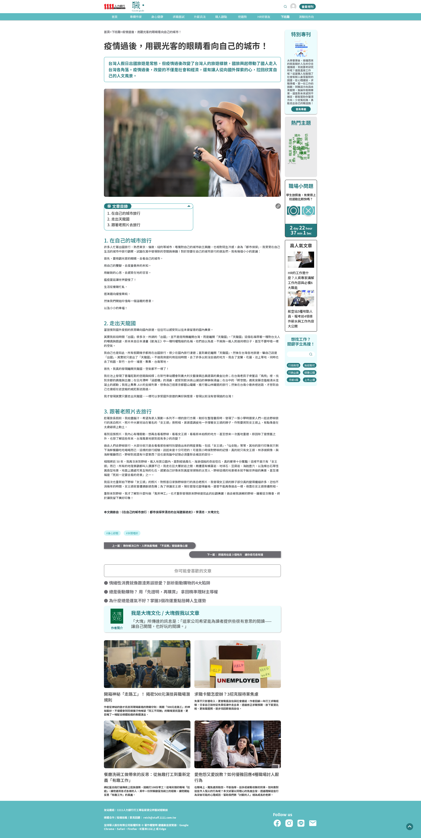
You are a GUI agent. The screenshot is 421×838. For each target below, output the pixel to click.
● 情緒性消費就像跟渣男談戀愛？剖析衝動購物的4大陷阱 (157, 583)
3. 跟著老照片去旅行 (123, 224)
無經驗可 (309, 365)
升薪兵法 (200, 16)
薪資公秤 (149, 810)
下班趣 (285, 16)
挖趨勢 (242, 16)
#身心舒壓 (112, 533)
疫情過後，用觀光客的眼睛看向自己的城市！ (152, 32)
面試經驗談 (161, 810)
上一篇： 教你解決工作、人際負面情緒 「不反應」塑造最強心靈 (150, 546)
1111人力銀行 (125, 810)
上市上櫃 (309, 380)
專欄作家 (136, 16)
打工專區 (139, 810)
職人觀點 (221, 16)
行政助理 (293, 365)
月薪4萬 (293, 380)
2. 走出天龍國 (118, 219)
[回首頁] (124, 6)
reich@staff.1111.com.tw (159, 817)
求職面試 (179, 16)
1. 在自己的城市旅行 (123, 213)
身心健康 (157, 16)
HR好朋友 (263, 16)
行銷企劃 (293, 372)
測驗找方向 (306, 16)
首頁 (115, 16)
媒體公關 (309, 372)
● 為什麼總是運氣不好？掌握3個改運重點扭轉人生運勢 (155, 600)
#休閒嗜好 (132, 533)
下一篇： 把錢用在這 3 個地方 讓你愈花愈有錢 (235, 554)
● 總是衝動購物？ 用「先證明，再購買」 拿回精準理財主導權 (161, 591)
